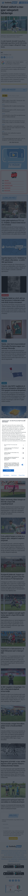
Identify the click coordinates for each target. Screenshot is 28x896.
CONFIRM (8, 470)
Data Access (14, 475)
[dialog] (14, 448)
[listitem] (14, 445)
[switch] (23, 448)
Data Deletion (6, 475)
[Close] (25, 421)
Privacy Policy (22, 475)
